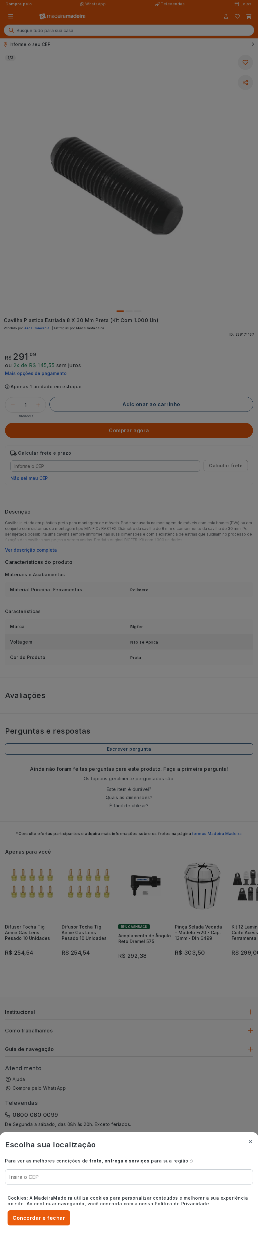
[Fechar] (250, 1141)
